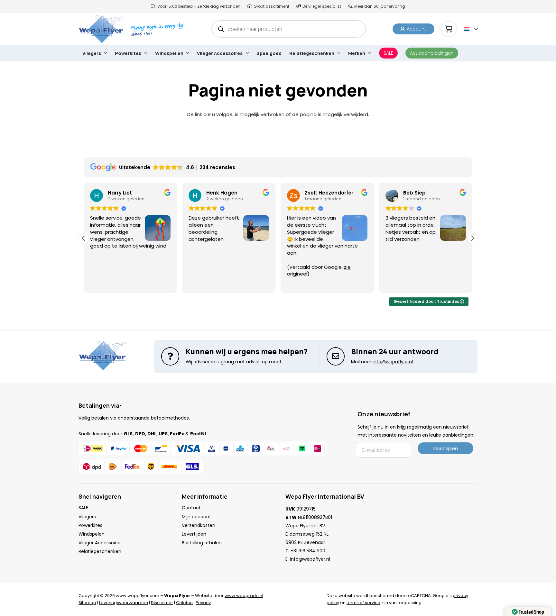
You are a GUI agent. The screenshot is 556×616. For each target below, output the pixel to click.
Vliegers (87, 516)
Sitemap (87, 603)
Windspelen (92, 534)
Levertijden (194, 534)
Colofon (184, 603)
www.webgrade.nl (244, 596)
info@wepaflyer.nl (310, 559)
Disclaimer (162, 603)
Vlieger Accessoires (100, 542)
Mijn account (196, 516)
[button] (471, 29)
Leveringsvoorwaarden (123, 603)
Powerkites (90, 525)
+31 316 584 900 (308, 551)
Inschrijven (445, 448)
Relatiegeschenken (100, 551)
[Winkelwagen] (448, 29)
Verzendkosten (198, 525)
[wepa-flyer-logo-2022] (101, 28)
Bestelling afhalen (202, 542)
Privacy (203, 603)
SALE (83, 507)
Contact (191, 507)
